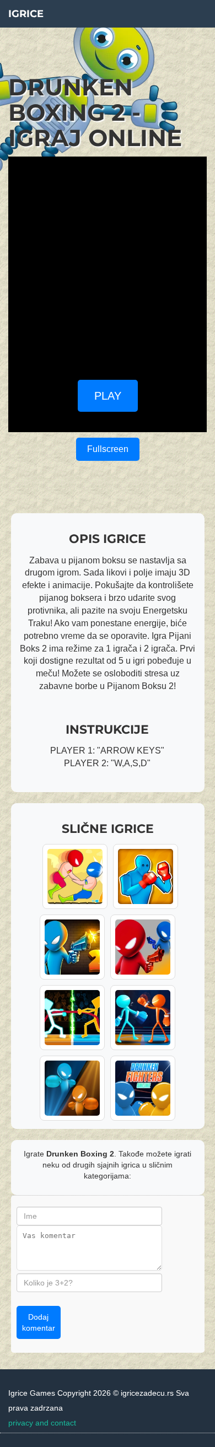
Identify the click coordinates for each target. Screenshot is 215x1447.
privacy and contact (42, 1422)
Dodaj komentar (38, 1322)
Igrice (26, 14)
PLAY (107, 396)
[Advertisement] (107, 264)
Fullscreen (107, 449)
